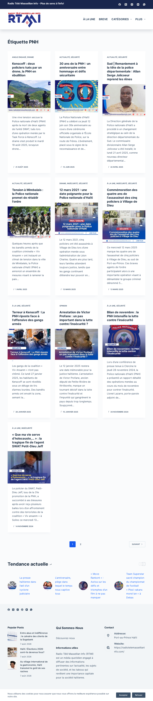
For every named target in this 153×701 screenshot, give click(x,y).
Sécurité (75, 57)
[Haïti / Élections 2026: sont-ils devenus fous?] (12, 652)
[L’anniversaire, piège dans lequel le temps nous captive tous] (47, 585)
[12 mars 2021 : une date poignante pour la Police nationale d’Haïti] (76, 219)
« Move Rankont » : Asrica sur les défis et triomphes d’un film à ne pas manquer (99, 585)
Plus (138, 19)
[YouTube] (138, 4)
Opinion (63, 306)
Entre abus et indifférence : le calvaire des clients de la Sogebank (34, 636)
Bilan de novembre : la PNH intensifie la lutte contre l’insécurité (123, 316)
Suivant (136, 544)
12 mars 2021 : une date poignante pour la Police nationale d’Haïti (76, 193)
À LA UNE (89, 19)
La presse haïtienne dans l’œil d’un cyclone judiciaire (28, 585)
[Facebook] (119, 4)
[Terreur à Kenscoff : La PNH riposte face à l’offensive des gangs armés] (29, 345)
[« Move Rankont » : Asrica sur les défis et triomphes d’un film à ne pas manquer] (83, 585)
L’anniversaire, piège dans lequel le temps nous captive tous (63, 585)
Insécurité (72, 183)
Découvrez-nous (65, 638)
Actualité (64, 57)
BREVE (103, 19)
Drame (30, 57)
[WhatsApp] (144, 4)
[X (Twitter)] (126, 4)
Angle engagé (19, 57)
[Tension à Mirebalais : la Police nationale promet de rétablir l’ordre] (29, 222)
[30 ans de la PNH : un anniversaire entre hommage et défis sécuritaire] (76, 96)
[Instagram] (132, 4)
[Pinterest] (22, 610)
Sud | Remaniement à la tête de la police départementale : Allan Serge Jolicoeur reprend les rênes (123, 71)
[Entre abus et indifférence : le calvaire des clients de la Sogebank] (12, 636)
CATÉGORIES (120, 19)
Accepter (123, 695)
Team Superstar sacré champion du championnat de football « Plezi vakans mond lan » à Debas (135, 585)
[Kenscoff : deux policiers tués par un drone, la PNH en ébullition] (29, 96)
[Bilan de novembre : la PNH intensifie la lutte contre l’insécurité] (123, 341)
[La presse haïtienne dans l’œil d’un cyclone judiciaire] (12, 585)
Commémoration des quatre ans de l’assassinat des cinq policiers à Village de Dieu (122, 197)
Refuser (138, 695)
